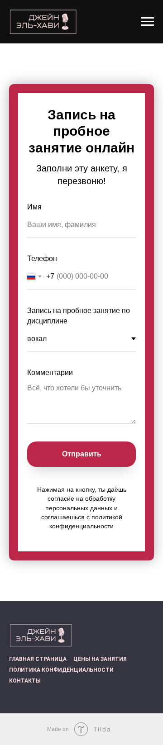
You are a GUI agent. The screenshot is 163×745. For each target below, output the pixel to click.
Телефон (42, 258)
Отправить (81, 454)
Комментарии (50, 372)
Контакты (25, 681)
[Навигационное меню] (147, 21)
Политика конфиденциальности (61, 670)
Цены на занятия (100, 659)
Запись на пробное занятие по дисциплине (78, 316)
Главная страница (38, 659)
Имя (34, 207)
